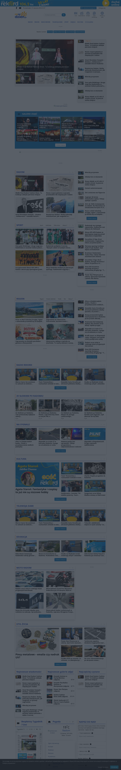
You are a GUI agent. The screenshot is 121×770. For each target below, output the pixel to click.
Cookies (40, 414)
